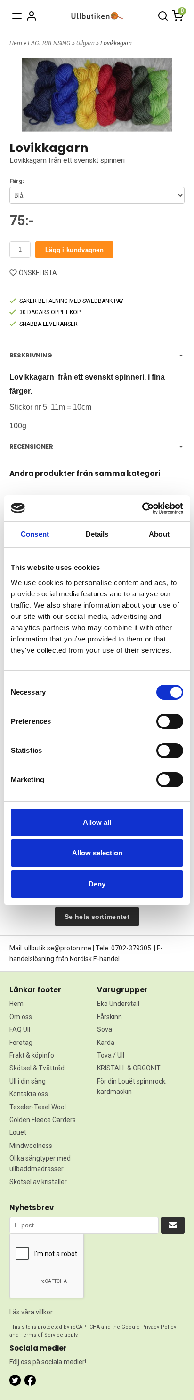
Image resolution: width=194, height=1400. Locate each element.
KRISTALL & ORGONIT (129, 1068)
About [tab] (159, 534)
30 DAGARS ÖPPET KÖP (50, 312)
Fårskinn (109, 1016)
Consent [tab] (35, 534)
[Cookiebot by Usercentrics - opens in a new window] (142, 508)
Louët (17, 1132)
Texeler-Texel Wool (37, 1107)
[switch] (169, 721)
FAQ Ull (19, 1029)
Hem (15, 43)
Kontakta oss (28, 1094)
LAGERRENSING (50, 43)
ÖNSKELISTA (38, 273)
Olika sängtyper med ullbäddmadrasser (40, 1163)
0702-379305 (132, 948)
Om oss (20, 1016)
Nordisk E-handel (95, 959)
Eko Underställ (118, 1003)
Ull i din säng (27, 1081)
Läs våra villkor (31, 1312)
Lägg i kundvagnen (74, 249)
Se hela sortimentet (97, 916)
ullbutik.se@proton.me (57, 948)
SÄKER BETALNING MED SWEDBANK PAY (71, 301)
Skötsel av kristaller (38, 1182)
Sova (104, 1029)
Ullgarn (86, 43)
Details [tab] (97, 534)
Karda (105, 1042)
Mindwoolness (30, 1145)
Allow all (97, 822)
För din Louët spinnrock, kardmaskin (132, 1086)
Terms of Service (41, 1335)
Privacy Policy (158, 1327)
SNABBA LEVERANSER (48, 324)
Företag (20, 1042)
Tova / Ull (110, 1055)
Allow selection (97, 853)
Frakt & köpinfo (31, 1055)
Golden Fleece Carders (42, 1119)
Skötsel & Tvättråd (37, 1068)
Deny (97, 884)
